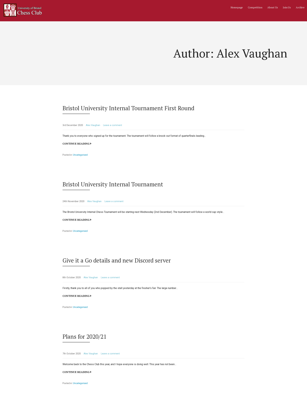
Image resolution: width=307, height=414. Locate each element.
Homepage (237, 7)
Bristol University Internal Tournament (113, 184)
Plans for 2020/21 (84, 336)
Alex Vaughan (93, 125)
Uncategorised (80, 155)
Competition (255, 7)
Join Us (287, 7)
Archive (300, 7)
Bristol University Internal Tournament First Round (128, 108)
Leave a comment (112, 125)
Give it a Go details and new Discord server (117, 260)
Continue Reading (76, 143)
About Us (272, 7)
